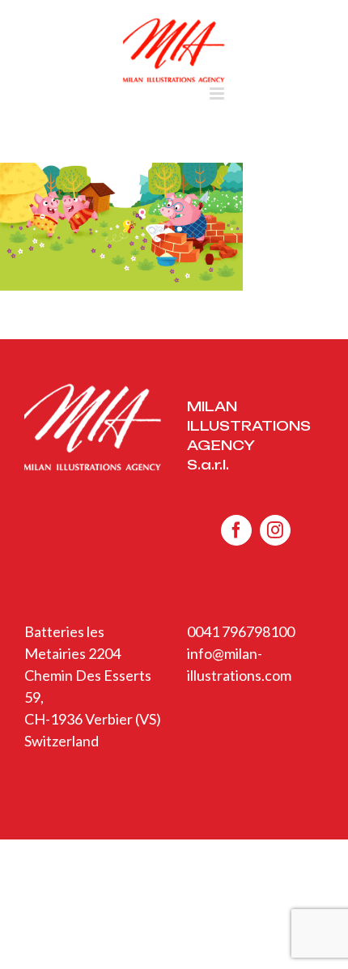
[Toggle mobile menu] (218, 93)
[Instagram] (275, 530)
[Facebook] (236, 530)
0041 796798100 (241, 631)
